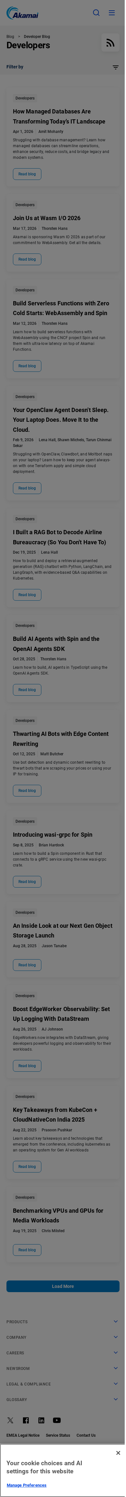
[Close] (118, 1453)
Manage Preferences (27, 1485)
